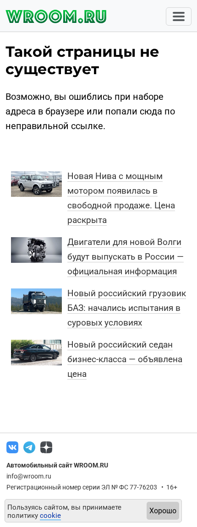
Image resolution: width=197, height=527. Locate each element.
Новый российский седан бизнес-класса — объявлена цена (124, 359)
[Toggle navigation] (179, 16)
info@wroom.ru (28, 476)
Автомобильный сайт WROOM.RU (57, 465)
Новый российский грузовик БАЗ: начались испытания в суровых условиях (126, 308)
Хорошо (162, 510)
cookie (50, 515)
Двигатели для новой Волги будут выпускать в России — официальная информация (125, 257)
